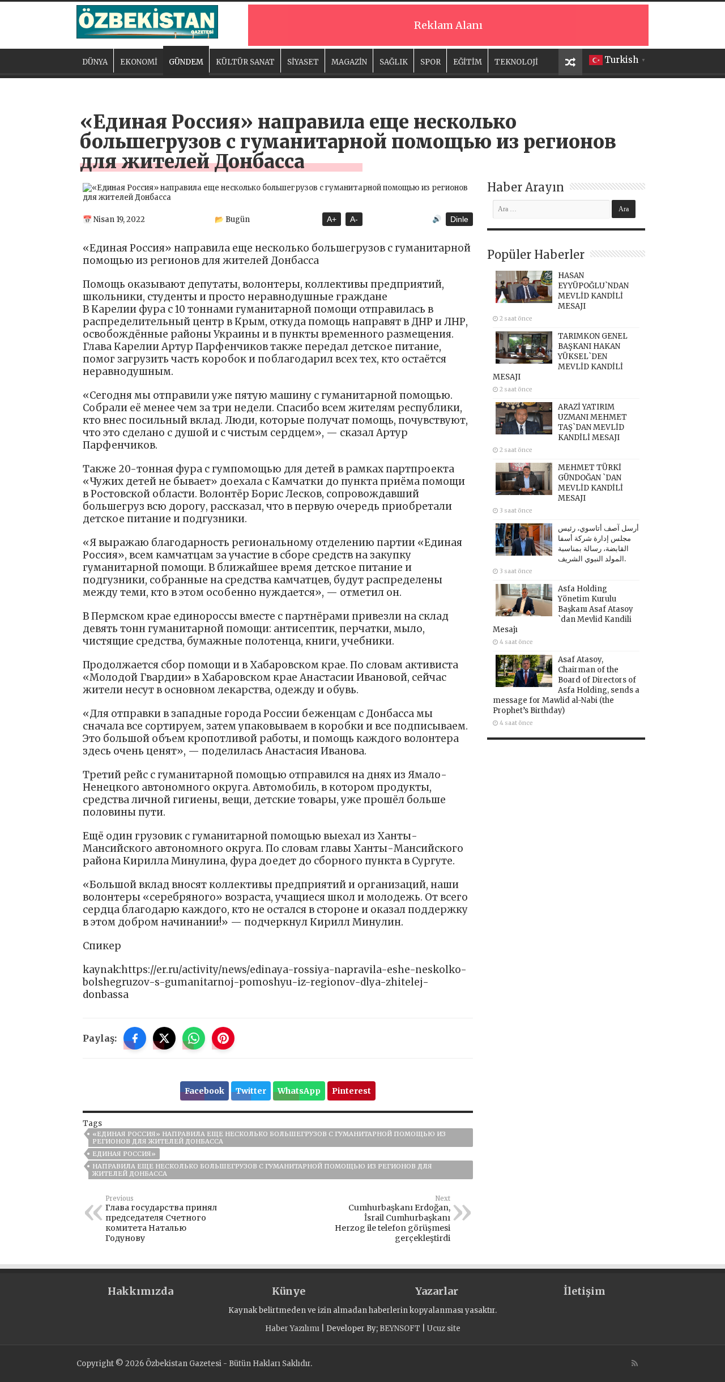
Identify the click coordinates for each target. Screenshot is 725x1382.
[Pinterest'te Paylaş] (223, 1038)
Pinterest (351, 1091)
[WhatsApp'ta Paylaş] (193, 1038)
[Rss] (634, 1363)
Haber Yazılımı (292, 1328)
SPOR (430, 62)
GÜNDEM (186, 62)
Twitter (251, 1091)
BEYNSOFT (399, 1328)
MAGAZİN (349, 62)
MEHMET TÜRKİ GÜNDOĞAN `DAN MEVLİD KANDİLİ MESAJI (590, 483)
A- (354, 219)
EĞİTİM (467, 62)
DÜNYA (95, 62)
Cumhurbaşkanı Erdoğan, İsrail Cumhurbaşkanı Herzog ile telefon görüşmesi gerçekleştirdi (392, 1219)
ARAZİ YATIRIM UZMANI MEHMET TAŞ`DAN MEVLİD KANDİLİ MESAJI (592, 422)
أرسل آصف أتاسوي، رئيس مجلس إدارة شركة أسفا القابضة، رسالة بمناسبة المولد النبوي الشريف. (598, 543)
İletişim (584, 1291)
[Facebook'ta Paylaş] (134, 1038)
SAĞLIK (393, 62)
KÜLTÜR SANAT (245, 62)
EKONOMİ (138, 62)
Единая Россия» (124, 1154)
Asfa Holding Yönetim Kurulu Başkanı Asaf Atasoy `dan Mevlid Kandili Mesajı (563, 609)
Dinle (459, 219)
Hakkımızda (140, 1291)
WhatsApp (299, 1091)
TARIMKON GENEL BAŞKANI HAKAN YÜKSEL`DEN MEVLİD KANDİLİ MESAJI (560, 356)
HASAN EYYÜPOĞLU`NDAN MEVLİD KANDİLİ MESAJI (593, 291)
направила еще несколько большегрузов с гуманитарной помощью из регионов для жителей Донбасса (262, 1170)
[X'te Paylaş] (164, 1038)
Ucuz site (443, 1328)
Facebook (204, 1091)
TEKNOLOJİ (516, 62)
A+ (331, 219)
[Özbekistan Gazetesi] (147, 20)
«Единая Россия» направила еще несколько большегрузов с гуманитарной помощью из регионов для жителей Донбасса (269, 1137)
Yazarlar (436, 1291)
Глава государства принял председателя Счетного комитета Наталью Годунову (161, 1219)
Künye (288, 1291)
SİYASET (303, 62)
